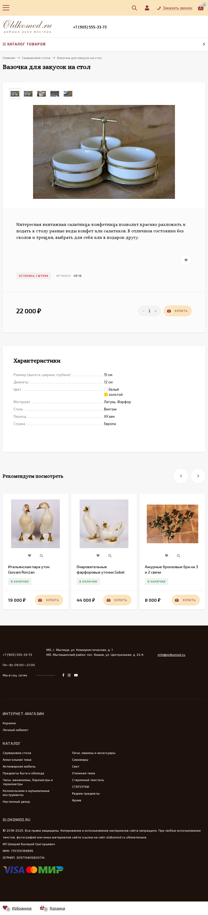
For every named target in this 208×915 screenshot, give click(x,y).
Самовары (80, 759)
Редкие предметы (86, 793)
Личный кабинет (15, 730)
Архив (76, 800)
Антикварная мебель (19, 766)
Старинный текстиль (88, 780)
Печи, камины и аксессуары (93, 753)
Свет (75, 766)
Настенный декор (16, 801)
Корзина (9, 723)
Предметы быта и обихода (23, 773)
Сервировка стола (17, 753)
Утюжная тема (83, 773)
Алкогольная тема (17, 759)
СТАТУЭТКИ (80, 786)
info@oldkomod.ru (171, 654)
